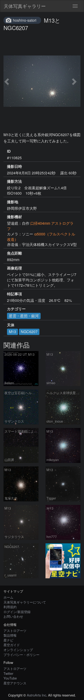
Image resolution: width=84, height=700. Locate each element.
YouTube (10, 678)
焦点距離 (14, 253)
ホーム (8, 597)
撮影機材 (14, 216)
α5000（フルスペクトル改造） (41, 236)
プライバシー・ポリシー (21, 654)
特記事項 (14, 294)
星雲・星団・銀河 (24, 315)
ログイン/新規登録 (17, 611)
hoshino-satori (24, 20)
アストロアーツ (15, 630)
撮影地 (12, 201)
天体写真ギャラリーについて (25, 602)
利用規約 (10, 606)
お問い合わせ (13, 616)
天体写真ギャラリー (25, 6)
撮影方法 (14, 181)
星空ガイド (12, 644)
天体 (10, 325)
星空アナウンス (15, 682)
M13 (12, 331)
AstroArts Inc (36, 695)
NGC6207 (29, 331)
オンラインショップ (18, 649)
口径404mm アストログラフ (40, 226)
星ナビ (8, 640)
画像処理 (14, 268)
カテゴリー (16, 308)
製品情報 (10, 635)
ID (9, 151)
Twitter (8, 673)
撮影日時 (14, 166)
